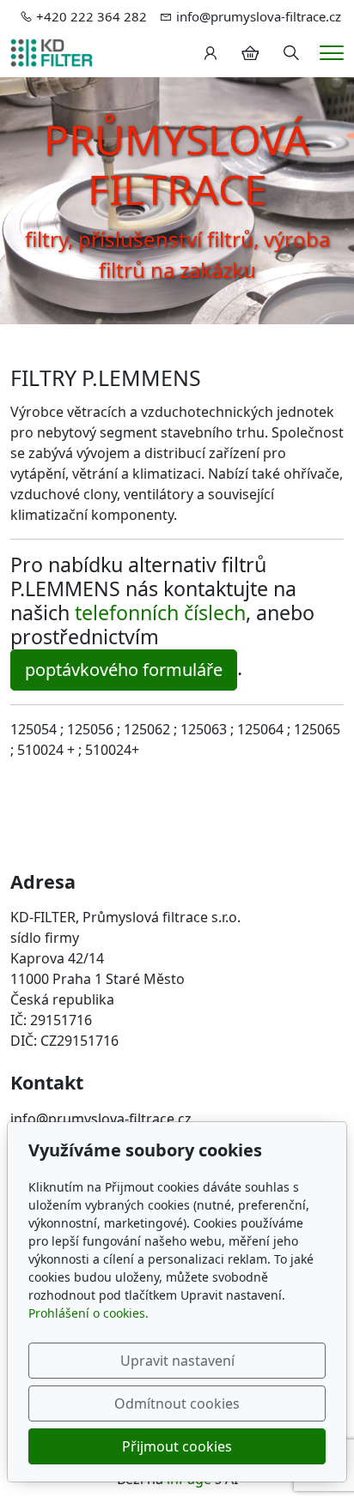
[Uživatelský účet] (210, 53)
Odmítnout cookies (177, 1403)
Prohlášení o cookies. (88, 1313)
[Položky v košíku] (250, 53)
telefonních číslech (160, 612)
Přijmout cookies (177, 1446)
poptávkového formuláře (124, 669)
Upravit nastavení (177, 1360)
